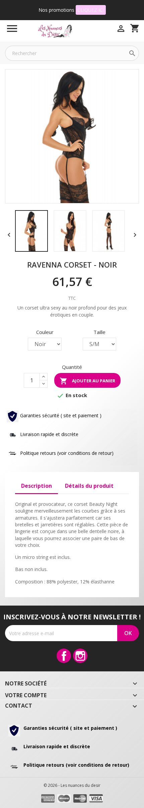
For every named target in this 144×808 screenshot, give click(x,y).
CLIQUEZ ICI (90, 10)
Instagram (80, 656)
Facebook (64, 656)
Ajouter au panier (87, 381)
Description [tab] (36, 485)
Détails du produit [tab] (89, 485)
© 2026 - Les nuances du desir (72, 785)
